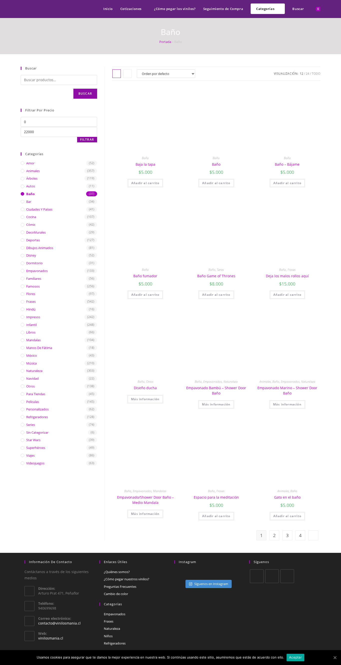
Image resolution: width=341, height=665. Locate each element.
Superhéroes (35, 447)
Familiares (33, 278)
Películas (32, 401)
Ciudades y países (39, 209)
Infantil (31, 325)
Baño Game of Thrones (216, 276)
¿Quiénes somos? (117, 572)
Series (220, 270)
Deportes (33, 240)
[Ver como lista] (127, 73)
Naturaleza (230, 381)
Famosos (33, 286)
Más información (145, 399)
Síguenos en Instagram (211, 584)
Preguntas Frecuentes (120, 586)
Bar (28, 201)
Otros (149, 381)
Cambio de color (116, 594)
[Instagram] (287, 576)
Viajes (30, 455)
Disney (31, 255)
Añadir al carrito (145, 183)
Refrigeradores (37, 417)
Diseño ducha (145, 387)
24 (307, 73)
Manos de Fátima (39, 347)
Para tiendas (35, 394)
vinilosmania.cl (50, 638)
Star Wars (33, 440)
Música (31, 363)
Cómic (30, 224)
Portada (165, 41)
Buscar (85, 93)
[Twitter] (257, 576)
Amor (30, 163)
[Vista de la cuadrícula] (116, 73)
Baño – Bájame (287, 164)
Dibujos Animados (39, 248)
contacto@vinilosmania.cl (59, 623)
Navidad (32, 378)
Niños (108, 636)
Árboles (31, 178)
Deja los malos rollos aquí (287, 276)
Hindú (30, 309)
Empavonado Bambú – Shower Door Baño (216, 390)
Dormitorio (34, 263)
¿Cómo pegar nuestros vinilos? (126, 579)
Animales (265, 381)
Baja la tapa (145, 164)
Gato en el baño (287, 497)
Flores (30, 294)
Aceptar (295, 657)
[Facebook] (272, 576)
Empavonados (212, 381)
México (31, 355)
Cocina (31, 217)
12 (301, 73)
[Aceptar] (334, 657)
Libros (30, 332)
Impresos (33, 317)
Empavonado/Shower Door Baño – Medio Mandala (145, 500)
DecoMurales (36, 232)
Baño (145, 158)
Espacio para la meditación (216, 497)
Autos (30, 186)
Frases (292, 270)
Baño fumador (145, 276)
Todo (316, 73)
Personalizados (37, 409)
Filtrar (87, 139)
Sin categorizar (37, 432)
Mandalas (159, 491)
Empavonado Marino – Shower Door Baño (287, 390)
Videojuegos (35, 463)
